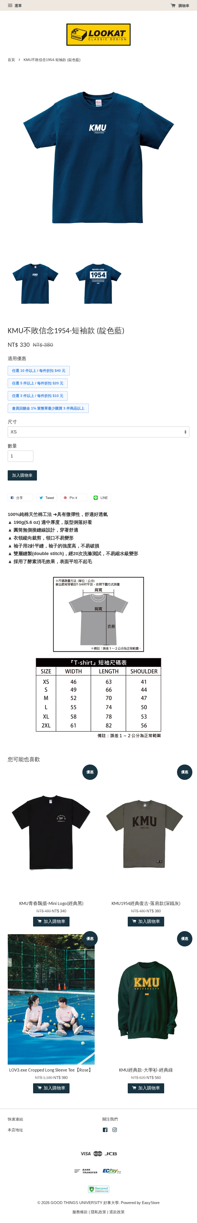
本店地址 (15, 1130)
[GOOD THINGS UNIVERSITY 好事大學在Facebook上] (105, 1130)
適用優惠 (17, 358)
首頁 (11, 60)
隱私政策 (98, 1212)
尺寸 (12, 421)
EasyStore (151, 1202)
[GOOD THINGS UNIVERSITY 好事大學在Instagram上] (114, 1130)
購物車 (183, 6)
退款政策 (117, 1212)
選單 (18, 6)
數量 (12, 446)
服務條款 (80, 1212)
